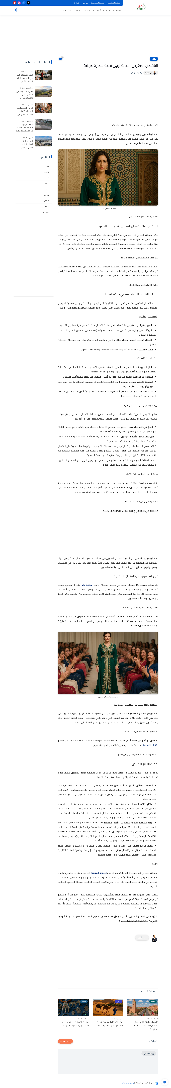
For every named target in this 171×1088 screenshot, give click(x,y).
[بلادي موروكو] (141, 7)
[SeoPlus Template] (156, 1083)
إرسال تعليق (149, 1053)
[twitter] (28, 2)
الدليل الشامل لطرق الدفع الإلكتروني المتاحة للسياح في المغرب (24, 111)
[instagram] (19, 2)
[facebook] (24, 2)
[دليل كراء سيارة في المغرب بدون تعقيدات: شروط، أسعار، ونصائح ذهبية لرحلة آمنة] (43, 91)
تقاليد (105, 10)
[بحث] (15, 10)
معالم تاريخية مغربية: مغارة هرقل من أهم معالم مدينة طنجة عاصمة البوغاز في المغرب (24, 128)
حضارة (85, 10)
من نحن (85, 2)
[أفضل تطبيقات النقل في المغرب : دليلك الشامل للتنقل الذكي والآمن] (43, 75)
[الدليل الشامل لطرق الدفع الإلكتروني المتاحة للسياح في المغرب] (43, 108)
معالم (111, 10)
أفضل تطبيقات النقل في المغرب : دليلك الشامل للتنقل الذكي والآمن (24, 78)
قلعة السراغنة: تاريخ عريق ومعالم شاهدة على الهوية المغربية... (145, 1025)
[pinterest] (14, 2)
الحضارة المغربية (98, 873)
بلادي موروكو (128, 1083)
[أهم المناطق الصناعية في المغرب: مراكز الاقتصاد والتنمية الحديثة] (43, 141)
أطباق (98, 10)
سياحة (118, 10)
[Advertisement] (85, 37)
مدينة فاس (86, 585)
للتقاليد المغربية (150, 745)
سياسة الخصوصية (97, 2)
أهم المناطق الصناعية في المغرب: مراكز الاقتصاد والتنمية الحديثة (26, 144)
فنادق (91, 10)
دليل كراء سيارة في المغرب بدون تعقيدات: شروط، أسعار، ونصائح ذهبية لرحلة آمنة (24, 95)
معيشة (78, 10)
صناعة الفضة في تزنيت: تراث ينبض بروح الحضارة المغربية (75, 1024)
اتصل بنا (76, 2)
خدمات (70, 10)
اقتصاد (63, 10)
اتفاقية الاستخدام (114, 2)
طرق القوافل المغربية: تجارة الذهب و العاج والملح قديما (110, 1024)
